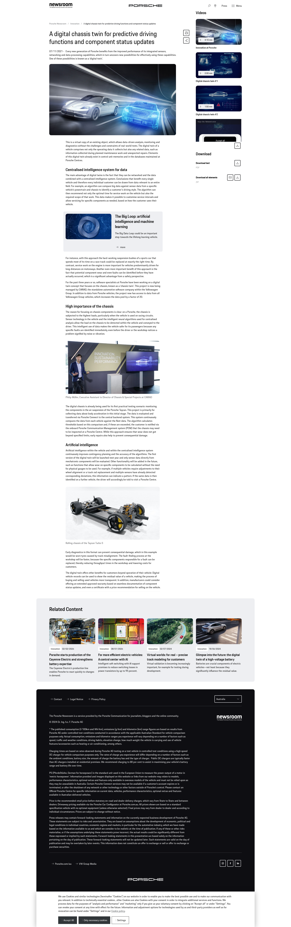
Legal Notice (76, 699)
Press (224, 6)
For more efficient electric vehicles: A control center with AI (120, 657)
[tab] (219, 14)
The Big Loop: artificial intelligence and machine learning (134, 221)
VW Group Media (87, 864)
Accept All (69, 920)
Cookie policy (118, 911)
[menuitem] (55, 699)
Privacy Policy (98, 699)
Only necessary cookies (95, 920)
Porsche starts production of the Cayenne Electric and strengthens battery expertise (71, 659)
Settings (121, 920)
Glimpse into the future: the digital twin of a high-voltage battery (218, 657)
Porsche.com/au (63, 864)
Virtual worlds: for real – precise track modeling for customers (167, 657)
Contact (58, 699)
